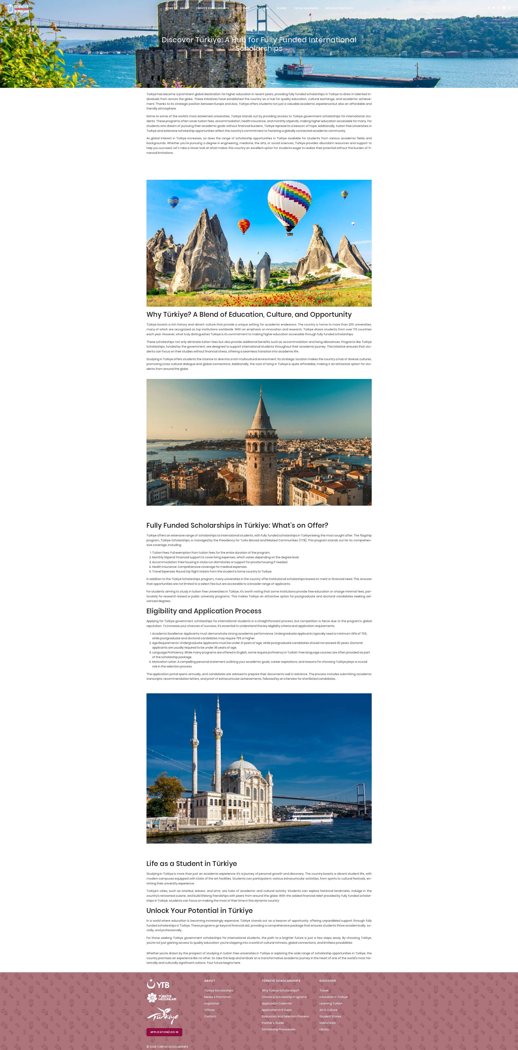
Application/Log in (164, 1032)
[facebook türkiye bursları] (489, 8)
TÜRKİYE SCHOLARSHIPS (212, 8)
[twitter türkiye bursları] (493, 8)
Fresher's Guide (273, 1023)
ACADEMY (263, 8)
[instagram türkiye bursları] (498, 8)
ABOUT (184, 8)
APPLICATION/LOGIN (339, 8)
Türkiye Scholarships (218, 990)
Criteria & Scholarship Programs (284, 997)
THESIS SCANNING (306, 8)
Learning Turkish (331, 1003)
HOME (169, 8)
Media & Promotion (217, 997)
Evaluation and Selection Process (285, 1016)
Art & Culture (328, 1010)
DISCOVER (243, 8)
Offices (209, 1010)
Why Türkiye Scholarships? (280, 990)
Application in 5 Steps (277, 1010)
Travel (324, 990)
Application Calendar (277, 1003)
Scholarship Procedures (278, 1029)
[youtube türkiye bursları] (504, 8)
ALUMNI (282, 8)
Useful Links (328, 1023)
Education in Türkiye (334, 997)
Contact (210, 1016)
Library (324, 1029)
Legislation (212, 1003)
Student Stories (330, 1016)
